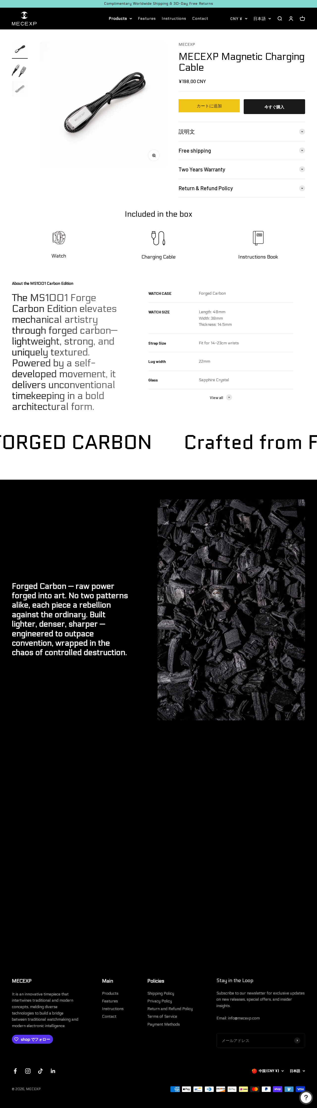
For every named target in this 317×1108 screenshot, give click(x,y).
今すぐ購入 (274, 106)
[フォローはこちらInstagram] (28, 1071)
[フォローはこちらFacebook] (15, 1071)
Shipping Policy (160, 993)
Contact (200, 18)
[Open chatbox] (306, 1098)
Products (118, 18)
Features (147, 18)
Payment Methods (163, 1024)
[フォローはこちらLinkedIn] (53, 1071)
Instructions (174, 18)
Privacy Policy (159, 1001)
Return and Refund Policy (170, 1008)
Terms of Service (162, 1016)
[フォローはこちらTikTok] (40, 1071)
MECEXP (187, 44)
